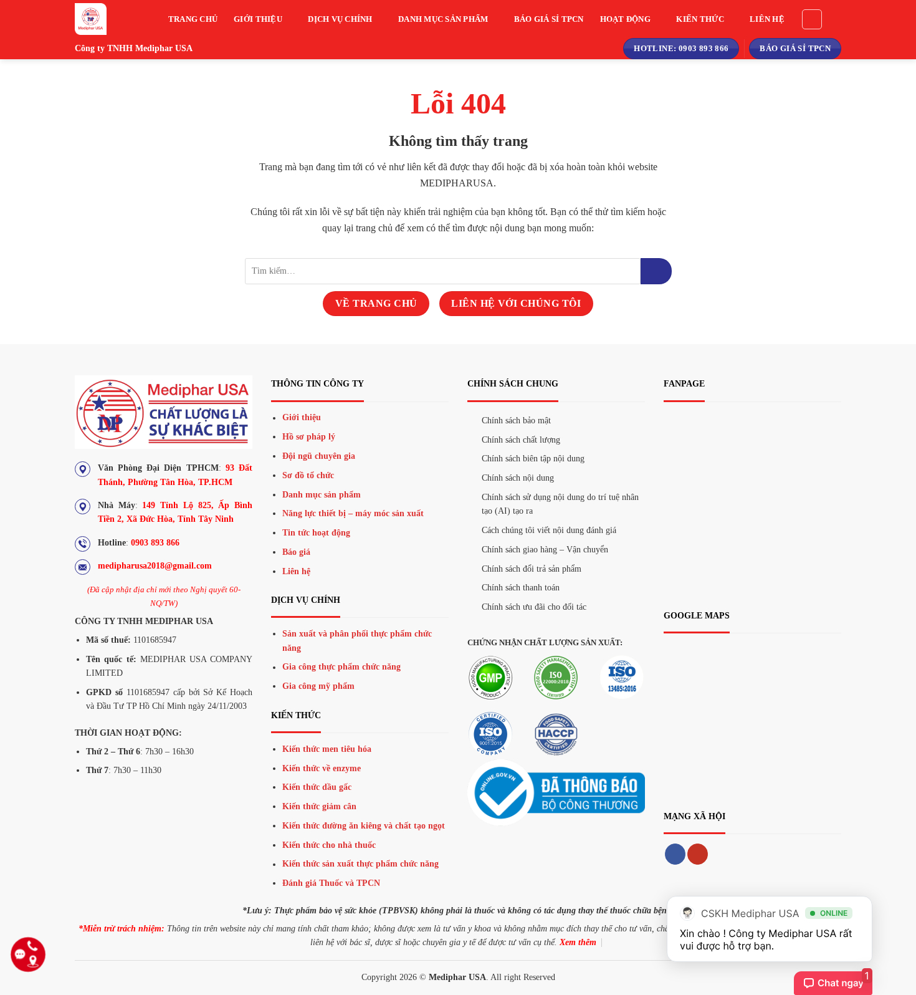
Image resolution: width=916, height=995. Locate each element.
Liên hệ (767, 19)
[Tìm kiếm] (812, 19)
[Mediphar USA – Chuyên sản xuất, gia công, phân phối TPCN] (103, 19)
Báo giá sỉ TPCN (549, 19)
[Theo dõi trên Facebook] (675, 854)
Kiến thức (699, 19)
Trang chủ (192, 19)
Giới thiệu (258, 19)
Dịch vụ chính (340, 19)
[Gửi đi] (656, 271)
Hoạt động (625, 19)
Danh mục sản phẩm (443, 19)
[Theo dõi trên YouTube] (697, 854)
